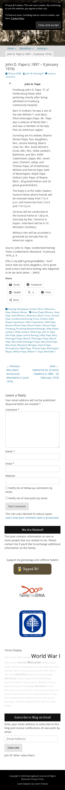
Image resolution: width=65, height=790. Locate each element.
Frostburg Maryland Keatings (30, 328)
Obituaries (49, 309)
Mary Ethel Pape (49, 341)
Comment (12, 409)
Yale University (30, 682)
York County (10, 657)
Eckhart (44, 318)
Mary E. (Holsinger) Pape (35, 338)
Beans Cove (44, 315)
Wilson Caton (11, 662)
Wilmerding (31, 698)
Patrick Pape (44, 345)
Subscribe (13, 747)
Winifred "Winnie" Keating (17, 670)
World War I (50, 351)
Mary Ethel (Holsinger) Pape (26, 341)
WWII (46, 670)
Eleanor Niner (34, 325)
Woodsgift (44, 667)
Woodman (54, 667)
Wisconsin (34, 662)
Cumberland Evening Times (25, 318)
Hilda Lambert (22, 331)
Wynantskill (34, 674)
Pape (7, 312)
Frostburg (10, 328)
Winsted (22, 662)
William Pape (19, 351)
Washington (53, 348)
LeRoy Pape (45, 335)
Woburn (19, 682)
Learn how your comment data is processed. (32, 517)
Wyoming (37, 694)
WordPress (9, 682)
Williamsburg (45, 678)
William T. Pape (35, 351)
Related (15, 312)
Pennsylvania (12, 348)
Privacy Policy (37, 779)
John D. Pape (48, 331)
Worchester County (13, 690)
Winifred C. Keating (32, 690)
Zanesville (38, 670)
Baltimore (32, 315)
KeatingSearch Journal (36, 776)
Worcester (40, 686)
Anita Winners (19, 315)
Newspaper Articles (27, 309)
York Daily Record (46, 698)
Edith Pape (50, 322)
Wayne (8, 351)
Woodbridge (28, 686)
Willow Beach (48, 690)
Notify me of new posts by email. (28, 498)
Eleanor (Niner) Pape (15, 325)
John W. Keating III (34, 73)
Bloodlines (27, 48)
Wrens (35, 678)
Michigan (32, 345)
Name (10, 451)
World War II (21, 674)
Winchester (11, 678)
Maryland (22, 345)
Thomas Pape (39, 348)
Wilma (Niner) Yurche (23, 694)
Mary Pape (10, 345)
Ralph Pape (25, 348)
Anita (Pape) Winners (42, 312)
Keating (42, 48)
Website (10, 475)
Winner (23, 312)
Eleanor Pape (49, 325)
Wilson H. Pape (50, 694)
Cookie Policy (17, 18)
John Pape (10, 335)
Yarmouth (16, 686)
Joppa (19, 335)
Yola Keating (46, 674)
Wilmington (10, 701)
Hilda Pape (35, 331)
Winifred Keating (24, 701)
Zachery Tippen (24, 678)
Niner (40, 309)
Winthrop (33, 667)
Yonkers (50, 686)
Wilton (22, 698)
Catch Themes (41, 783)
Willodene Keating (20, 667)
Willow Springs (24, 657)
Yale (31, 670)
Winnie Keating (12, 698)
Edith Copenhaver (35, 322)
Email (9, 463)
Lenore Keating (30, 335)
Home (11, 48)
